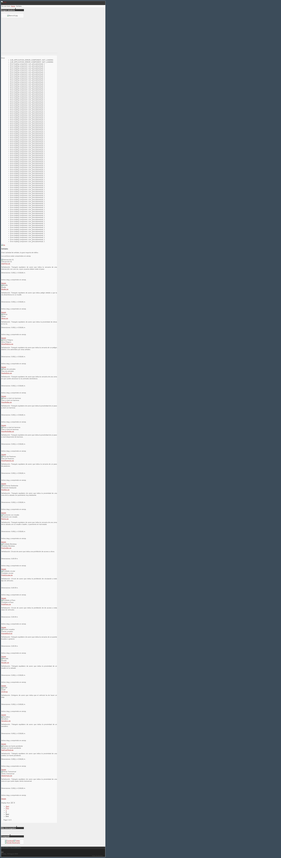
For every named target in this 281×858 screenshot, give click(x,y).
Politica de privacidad (97, 855)
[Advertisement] (29, 36)
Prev (7, 808)
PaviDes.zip (5, 490)
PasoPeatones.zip (7, 460)
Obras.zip (4, 318)
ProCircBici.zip (6, 548)
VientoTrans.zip (6, 775)
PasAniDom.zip (6, 373)
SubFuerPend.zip (7, 750)
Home (13, 6)
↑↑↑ (2, 852)
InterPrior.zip (5, 263)
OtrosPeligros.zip (7, 344)
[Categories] (3, 245)
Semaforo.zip (6, 721)
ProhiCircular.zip (7, 575)
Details (3, 283)
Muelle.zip (4, 289)
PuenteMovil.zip (6, 633)
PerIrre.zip (5, 519)
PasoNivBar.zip (6, 402)
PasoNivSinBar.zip (7, 431)
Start (7, 806)
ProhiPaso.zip (6, 604)
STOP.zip (4, 692)
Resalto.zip (5, 662)
